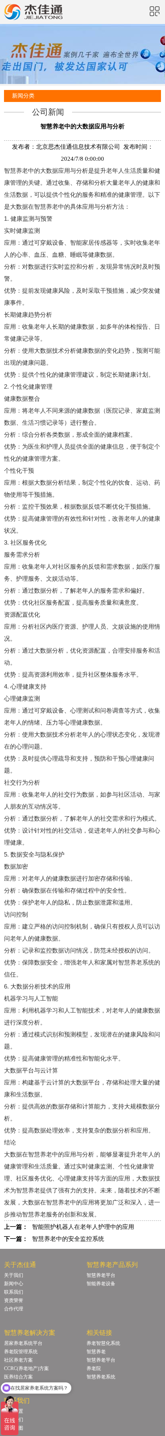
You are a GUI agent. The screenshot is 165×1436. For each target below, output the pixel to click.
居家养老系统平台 (23, 1343)
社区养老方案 (18, 1360)
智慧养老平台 (101, 1275)
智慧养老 (96, 1351)
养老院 (94, 1368)
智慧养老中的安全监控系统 (68, 1239)
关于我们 (13, 1275)
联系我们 (13, 1292)
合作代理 (13, 1309)
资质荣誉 (13, 1300)
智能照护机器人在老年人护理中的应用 (83, 1227)
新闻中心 (13, 1283)
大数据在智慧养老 (28, 1154)
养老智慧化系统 (103, 1343)
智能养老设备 (101, 1283)
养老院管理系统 (21, 1351)
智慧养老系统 (101, 1377)
